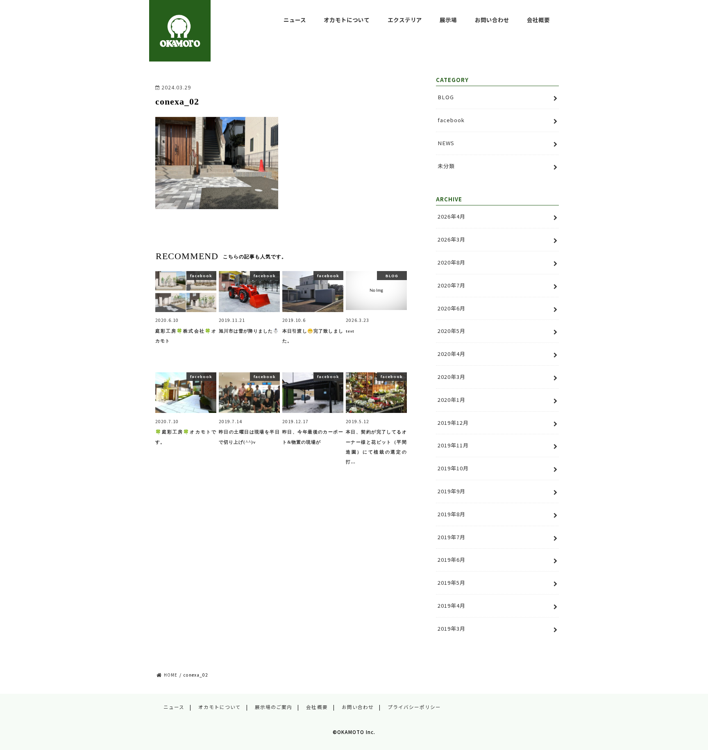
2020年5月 (451, 331)
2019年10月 (453, 468)
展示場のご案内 (273, 707)
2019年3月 (451, 628)
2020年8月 (451, 262)
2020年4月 (451, 354)
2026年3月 (451, 239)
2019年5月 (451, 582)
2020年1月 (451, 399)
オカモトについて (347, 20)
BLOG (446, 97)
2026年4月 (451, 216)
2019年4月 (451, 605)
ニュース (295, 20)
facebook (451, 120)
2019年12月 (453, 422)
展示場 (448, 20)
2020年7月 (451, 285)
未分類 (446, 166)
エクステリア (405, 20)
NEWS (446, 143)
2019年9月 (451, 491)
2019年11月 (453, 445)
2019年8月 (451, 514)
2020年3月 (451, 377)
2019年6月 (451, 559)
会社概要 (538, 20)
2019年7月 (451, 537)
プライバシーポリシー (414, 707)
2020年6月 (451, 308)
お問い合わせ (492, 20)
